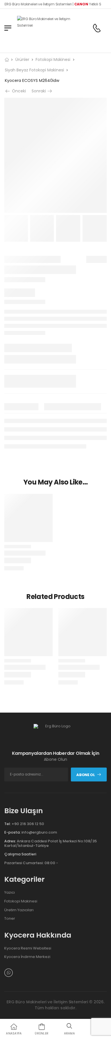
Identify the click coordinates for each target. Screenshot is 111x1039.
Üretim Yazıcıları (19, 910)
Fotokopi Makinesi (53, 59)
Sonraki (40, 91)
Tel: (7, 823)
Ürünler (22, 59)
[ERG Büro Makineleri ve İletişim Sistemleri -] (45, 28)
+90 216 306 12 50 (28, 823)
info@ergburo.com (39, 832)
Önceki (17, 91)
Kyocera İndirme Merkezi (27, 957)
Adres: (10, 841)
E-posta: (12, 832)
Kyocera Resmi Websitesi (27, 948)
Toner (9, 918)
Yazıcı (9, 892)
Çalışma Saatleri (20, 854)
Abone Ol (85, 774)
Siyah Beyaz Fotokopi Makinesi (34, 70)
